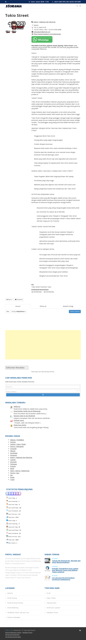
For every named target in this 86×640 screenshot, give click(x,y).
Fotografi (13, 449)
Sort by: (18, 311)
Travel (12, 480)
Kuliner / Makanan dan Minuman (44, 22)
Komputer (13, 455)
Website (10, 593)
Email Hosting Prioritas (15, 603)
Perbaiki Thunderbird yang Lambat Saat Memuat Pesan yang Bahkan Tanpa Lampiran (65, 570)
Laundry (13, 460)
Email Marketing (12, 608)
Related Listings (68, 306)
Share (9, 299)
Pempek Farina (19, 420)
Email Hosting (12, 598)
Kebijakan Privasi (52, 613)
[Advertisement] (43, 344)
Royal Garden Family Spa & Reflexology (27, 411)
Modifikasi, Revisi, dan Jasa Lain (18, 613)
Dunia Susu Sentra (20, 425)
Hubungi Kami (51, 603)
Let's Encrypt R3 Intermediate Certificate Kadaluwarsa (63, 578)
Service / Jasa (14, 473)
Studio (12, 477)
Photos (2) (43, 306)
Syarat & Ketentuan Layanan (13, 632)
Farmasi (13, 442)
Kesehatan (13, 453)
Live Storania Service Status (13, 637)
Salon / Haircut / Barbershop (19, 471)
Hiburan (12, 451)
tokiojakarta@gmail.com (42, 32)
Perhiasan (13, 464)
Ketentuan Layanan (53, 608)
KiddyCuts (17, 407)
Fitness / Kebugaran (17, 446)
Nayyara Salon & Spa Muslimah (24, 416)
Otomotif (13, 462)
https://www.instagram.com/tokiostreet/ (47, 34)
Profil (48, 593)
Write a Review (75, 311)
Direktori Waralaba (13, 617)
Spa (11, 475)
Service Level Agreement (12, 634)
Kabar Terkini (51, 598)
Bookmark (19, 299)
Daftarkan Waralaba (16, 367)
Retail (12, 469)
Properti (13, 466)
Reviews (17, 306)
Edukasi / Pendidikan (17, 440)
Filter (7, 311)
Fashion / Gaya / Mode (18, 444)
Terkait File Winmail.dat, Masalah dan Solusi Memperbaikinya (66, 561)
